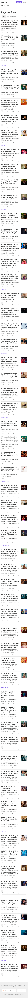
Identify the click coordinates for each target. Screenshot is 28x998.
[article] (14, 26)
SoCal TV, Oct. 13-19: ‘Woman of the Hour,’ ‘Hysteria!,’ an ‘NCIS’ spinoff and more (8, 660)
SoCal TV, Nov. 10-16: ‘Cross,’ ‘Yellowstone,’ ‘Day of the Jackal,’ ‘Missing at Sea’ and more (9, 596)
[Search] (25, 16)
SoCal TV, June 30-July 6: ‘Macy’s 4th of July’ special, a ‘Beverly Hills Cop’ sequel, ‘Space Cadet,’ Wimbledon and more (10, 902)
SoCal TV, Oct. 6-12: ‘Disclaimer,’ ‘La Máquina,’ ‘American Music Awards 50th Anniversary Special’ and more (9, 675)
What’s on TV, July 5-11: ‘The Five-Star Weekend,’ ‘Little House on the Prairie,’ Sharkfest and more (10, 133)
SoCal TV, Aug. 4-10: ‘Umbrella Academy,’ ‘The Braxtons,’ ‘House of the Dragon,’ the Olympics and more (9, 819)
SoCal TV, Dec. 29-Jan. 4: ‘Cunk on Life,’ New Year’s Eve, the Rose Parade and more (9, 487)
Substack (6, 994)
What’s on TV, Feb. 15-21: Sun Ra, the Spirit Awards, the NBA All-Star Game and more (10, 454)
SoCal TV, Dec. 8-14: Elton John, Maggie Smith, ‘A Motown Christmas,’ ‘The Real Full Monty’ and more (9, 533)
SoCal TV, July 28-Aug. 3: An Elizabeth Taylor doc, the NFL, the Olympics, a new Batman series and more (9, 838)
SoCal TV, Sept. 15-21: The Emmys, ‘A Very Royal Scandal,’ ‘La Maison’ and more (9, 724)
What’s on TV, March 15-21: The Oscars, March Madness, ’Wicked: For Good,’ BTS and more (10, 390)
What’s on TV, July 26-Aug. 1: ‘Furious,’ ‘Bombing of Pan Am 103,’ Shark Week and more (10, 87)
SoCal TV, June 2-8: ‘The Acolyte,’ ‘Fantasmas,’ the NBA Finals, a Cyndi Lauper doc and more (10, 966)
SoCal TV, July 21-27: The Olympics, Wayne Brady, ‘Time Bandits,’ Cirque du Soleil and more (9, 853)
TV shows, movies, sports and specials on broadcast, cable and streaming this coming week (10, 492)
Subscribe (19, 2)
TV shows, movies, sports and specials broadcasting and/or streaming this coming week (9, 473)
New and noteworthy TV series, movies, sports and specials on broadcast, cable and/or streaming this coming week (9, 458)
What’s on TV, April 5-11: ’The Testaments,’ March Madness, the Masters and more (10, 341)
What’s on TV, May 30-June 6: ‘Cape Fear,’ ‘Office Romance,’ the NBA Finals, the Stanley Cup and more (10, 216)
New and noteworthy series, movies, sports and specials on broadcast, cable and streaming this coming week (9, 57)
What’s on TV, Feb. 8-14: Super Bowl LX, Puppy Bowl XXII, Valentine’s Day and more (10, 469)
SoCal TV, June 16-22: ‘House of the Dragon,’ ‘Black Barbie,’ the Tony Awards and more (8, 932)
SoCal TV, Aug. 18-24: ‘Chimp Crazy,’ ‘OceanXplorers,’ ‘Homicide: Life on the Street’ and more (10, 788)
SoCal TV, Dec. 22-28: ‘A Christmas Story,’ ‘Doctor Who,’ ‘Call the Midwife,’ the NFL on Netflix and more (10, 502)
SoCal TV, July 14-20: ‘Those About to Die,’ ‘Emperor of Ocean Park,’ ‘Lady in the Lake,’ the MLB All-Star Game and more (9, 868)
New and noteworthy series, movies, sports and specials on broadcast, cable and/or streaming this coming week (9, 156)
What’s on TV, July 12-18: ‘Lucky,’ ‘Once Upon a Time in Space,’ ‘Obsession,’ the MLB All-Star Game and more (9, 117)
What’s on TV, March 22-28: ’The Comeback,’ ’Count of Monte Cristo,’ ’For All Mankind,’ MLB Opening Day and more (10, 375)
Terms (9, 987)
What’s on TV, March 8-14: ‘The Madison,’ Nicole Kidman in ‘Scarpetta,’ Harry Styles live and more (9, 405)
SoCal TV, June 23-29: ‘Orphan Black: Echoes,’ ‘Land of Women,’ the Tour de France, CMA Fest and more (9, 917)
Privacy (24, 985)
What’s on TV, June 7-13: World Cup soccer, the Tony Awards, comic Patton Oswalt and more (10, 197)
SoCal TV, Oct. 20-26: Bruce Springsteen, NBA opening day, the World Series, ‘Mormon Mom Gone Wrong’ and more (10, 645)
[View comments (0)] (7, 32)
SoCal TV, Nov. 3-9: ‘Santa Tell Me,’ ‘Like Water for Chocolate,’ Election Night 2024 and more (9, 611)
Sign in (24, 2)
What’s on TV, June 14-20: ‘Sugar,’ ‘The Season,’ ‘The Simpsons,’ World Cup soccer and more (9, 182)
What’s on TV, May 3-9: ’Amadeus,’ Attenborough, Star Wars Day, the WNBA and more (9, 277)
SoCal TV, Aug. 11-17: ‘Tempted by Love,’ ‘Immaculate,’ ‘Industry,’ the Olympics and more (10, 804)
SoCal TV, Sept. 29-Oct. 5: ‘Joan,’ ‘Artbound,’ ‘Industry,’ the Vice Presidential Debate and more (10, 694)
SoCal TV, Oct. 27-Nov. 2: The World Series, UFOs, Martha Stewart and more (9, 630)
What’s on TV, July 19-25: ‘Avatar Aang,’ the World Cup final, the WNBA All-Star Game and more (9, 102)
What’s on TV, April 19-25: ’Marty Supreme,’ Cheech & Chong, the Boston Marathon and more (10, 310)
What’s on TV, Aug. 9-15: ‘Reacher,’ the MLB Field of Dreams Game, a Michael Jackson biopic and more (9, 53)
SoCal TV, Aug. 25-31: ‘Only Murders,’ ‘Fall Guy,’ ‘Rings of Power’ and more (10, 773)
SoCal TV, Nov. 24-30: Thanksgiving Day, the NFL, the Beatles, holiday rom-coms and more (10, 566)
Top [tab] (8, 16)
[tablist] (9, 16)
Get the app (22, 991)
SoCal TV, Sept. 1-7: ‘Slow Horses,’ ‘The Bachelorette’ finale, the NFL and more (10, 758)
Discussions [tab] (13, 16)
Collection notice (16, 987)
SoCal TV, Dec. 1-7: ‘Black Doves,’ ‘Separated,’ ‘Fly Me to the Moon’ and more (10, 551)
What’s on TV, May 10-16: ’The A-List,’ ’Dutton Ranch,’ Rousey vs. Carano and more (10, 261)
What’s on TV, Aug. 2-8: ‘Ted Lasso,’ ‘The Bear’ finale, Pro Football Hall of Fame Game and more (9, 72)
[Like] (2, 32)
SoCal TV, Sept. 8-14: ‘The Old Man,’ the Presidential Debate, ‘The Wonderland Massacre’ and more (9, 739)
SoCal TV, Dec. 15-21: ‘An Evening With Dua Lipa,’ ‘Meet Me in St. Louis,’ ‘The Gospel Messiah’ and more (10, 518)
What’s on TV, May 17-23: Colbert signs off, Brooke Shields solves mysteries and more (9, 246)
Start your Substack (10, 991)
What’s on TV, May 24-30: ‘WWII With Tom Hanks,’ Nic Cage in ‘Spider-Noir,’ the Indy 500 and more (10, 231)
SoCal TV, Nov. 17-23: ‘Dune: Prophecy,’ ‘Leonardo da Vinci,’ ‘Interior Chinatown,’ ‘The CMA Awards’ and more (10, 581)
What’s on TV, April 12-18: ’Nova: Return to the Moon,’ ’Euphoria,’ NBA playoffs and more (10, 326)
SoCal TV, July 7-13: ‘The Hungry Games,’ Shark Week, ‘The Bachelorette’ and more (9, 883)
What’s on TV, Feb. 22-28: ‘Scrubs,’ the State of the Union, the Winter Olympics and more (10, 439)
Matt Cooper (11, 30)
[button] (2, 5)
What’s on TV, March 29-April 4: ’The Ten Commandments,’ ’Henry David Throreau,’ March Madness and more (9, 360)
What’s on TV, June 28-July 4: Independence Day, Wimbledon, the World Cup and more (10, 151)
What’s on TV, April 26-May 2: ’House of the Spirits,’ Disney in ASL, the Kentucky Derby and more (10, 295)
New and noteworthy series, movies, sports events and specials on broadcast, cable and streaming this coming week (10, 27)
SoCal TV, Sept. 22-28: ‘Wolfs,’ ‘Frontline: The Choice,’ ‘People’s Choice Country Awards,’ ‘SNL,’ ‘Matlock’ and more (9, 709)
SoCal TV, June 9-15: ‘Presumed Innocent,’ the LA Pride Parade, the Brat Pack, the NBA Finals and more (9, 948)
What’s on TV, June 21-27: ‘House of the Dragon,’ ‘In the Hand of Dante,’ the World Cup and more (9, 166)
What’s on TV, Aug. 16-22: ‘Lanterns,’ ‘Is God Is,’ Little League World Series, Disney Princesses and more (10, 38)
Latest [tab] (3, 16)
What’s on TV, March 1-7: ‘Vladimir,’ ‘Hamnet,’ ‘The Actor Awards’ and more (9, 423)
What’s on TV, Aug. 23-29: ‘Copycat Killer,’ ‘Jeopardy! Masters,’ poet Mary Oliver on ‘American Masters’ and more (10, 22)
